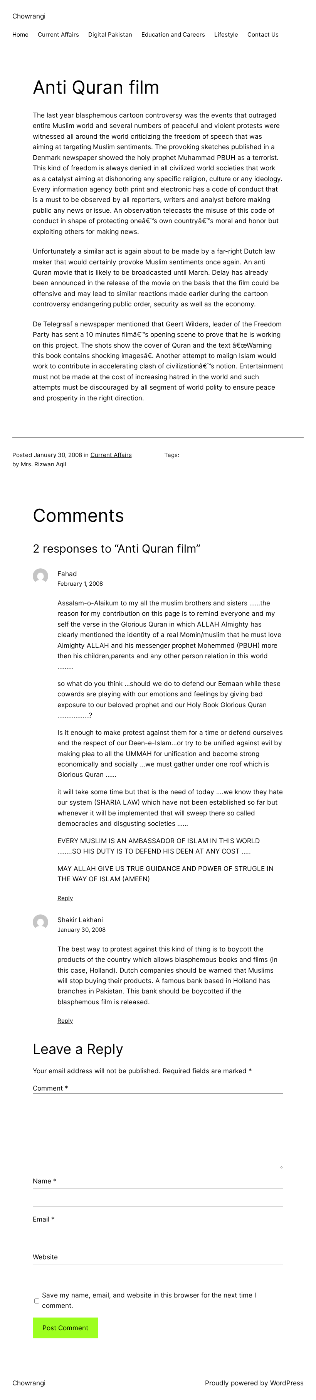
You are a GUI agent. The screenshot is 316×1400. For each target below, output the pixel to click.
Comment (50, 1088)
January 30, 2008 (81, 929)
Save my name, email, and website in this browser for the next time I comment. (149, 1300)
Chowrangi (28, 16)
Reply (65, 898)
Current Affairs (111, 455)
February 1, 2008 (80, 583)
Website (45, 1257)
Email (44, 1219)
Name (45, 1181)
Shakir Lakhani (80, 920)
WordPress (287, 1383)
